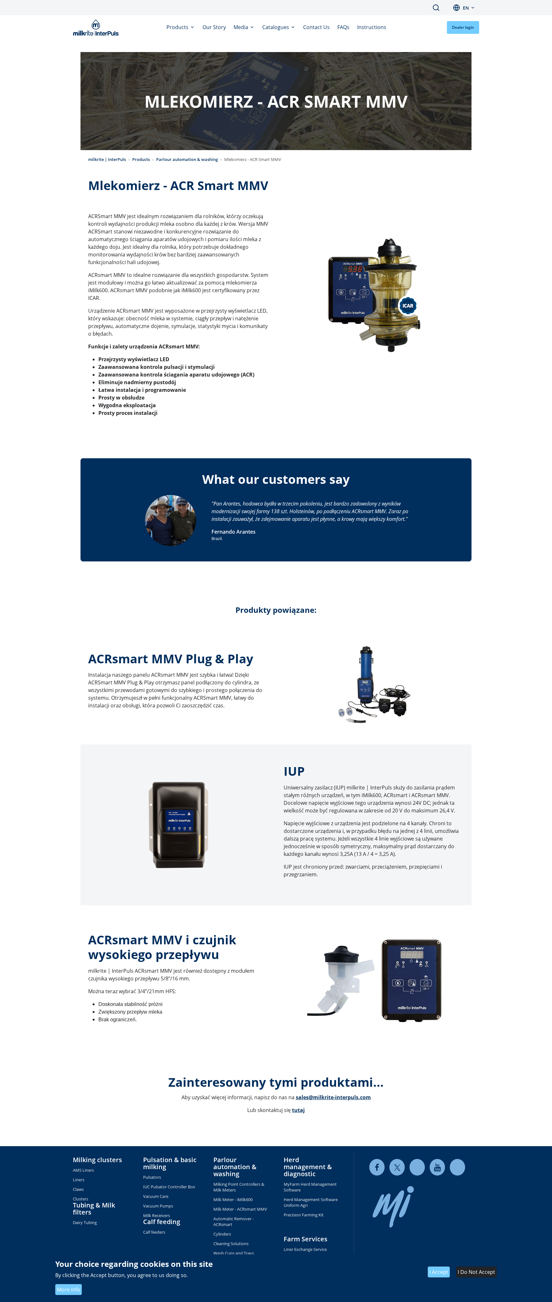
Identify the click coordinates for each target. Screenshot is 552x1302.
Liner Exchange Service (305, 1249)
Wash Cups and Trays (233, 1253)
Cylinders (222, 1234)
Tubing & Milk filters (94, 1208)
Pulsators (152, 1177)
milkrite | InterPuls (107, 159)
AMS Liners (83, 1170)
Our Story (214, 27)
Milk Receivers (156, 1215)
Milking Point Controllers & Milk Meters (238, 1187)
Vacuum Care (155, 1196)
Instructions (371, 27)
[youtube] (437, 1167)
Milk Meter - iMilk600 (233, 1199)
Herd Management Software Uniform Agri (311, 1202)
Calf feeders (154, 1232)
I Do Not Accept (476, 1271)
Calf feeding (161, 1221)
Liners (78, 1180)
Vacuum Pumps (158, 1206)
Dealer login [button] (463, 27)
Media (241, 27)
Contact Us (316, 27)
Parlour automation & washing (187, 159)
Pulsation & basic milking (169, 1163)
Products (178, 27)
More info (68, 1289)
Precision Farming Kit (304, 1215)
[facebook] (377, 1167)
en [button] (466, 8)
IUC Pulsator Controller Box (169, 1187)
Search (436, 7)
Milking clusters (97, 1159)
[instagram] (457, 1167)
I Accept (438, 1271)
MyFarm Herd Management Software (310, 1187)
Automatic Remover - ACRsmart (233, 1221)
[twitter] (397, 1167)
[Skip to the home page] (97, 27)
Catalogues (276, 27)
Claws (78, 1189)
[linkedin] (417, 1167)
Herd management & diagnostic (308, 1166)
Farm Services (305, 1239)
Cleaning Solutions (231, 1243)
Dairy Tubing (85, 1222)
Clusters (80, 1199)
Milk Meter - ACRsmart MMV (240, 1209)
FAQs (343, 27)
